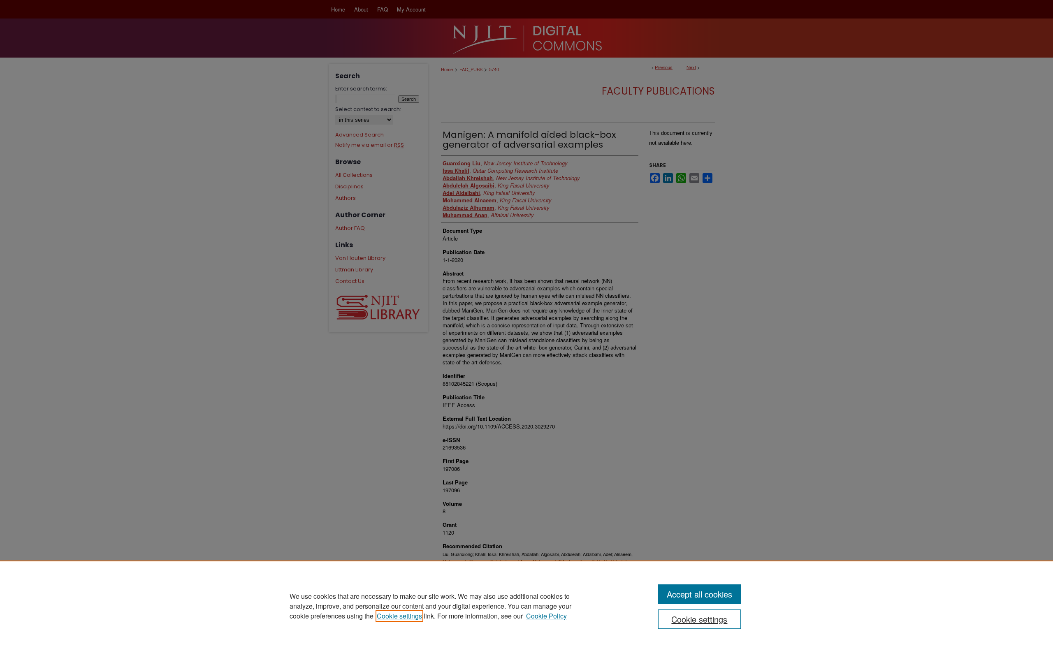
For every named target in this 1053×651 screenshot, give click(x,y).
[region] (526, 606)
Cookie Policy (546, 616)
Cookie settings (399, 616)
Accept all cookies (699, 594)
